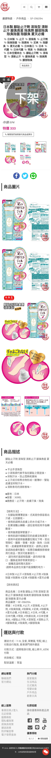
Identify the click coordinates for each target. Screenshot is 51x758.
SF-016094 (36, 18)
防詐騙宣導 (7, 731)
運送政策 (6, 727)
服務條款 (6, 717)
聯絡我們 (6, 678)
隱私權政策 (7, 720)
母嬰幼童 (32, 688)
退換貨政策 (7, 724)
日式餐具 (32, 685)
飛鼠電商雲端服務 (26, 752)
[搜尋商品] (31, 7)
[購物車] (38, 7)
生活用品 (32, 681)
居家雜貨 (32, 678)
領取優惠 (44, 738)
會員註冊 (6, 710)
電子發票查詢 (8, 734)
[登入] (24, 7)
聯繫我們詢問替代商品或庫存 (19, 134)
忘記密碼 (6, 713)
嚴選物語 (7, 18)
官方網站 (6, 681)
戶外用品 (21, 18)
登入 (15, 710)
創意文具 (32, 695)
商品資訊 (25, 65)
